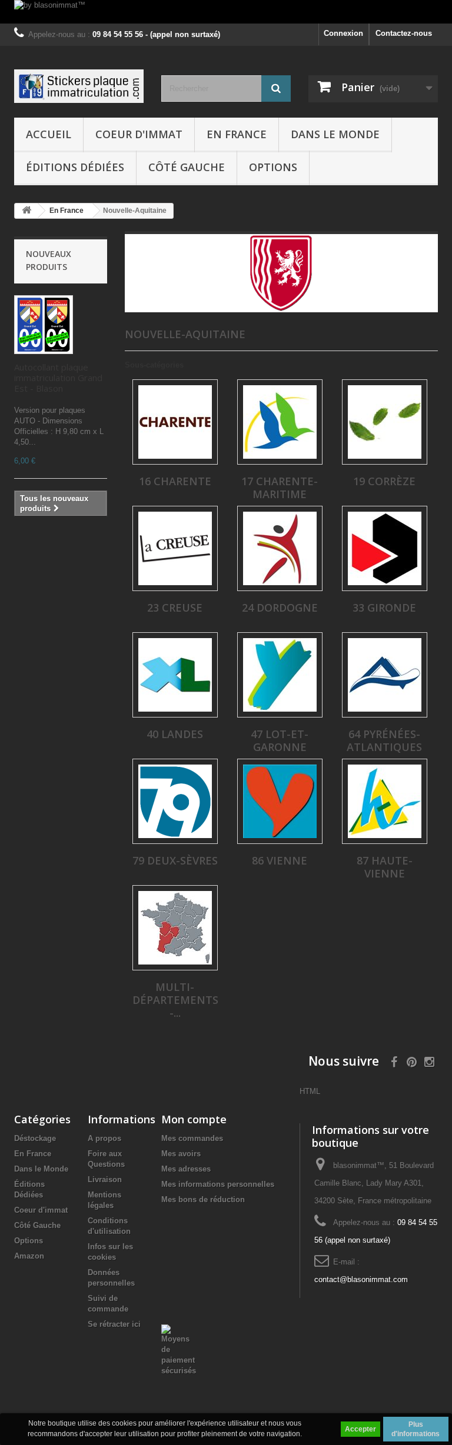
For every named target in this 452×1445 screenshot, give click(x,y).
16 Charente (175, 481)
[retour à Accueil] (26, 210)
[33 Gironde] (384, 548)
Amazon (29, 1256)
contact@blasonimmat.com (361, 1279)
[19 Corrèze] (384, 422)
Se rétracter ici (114, 1324)
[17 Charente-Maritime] (280, 422)
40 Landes (175, 734)
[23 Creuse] (175, 548)
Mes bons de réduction (203, 1199)
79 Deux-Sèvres (175, 860)
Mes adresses (186, 1168)
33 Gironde (384, 607)
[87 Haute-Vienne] (384, 801)
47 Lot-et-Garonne (279, 740)
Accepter (360, 1429)
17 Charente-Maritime (279, 487)
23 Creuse (174, 607)
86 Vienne (279, 860)
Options (273, 167)
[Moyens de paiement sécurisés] (178, 1349)
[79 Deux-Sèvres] (175, 801)
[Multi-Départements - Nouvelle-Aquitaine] (175, 927)
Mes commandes (192, 1138)
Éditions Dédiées (75, 167)
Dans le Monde (335, 134)
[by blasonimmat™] (226, 12)
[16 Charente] (175, 422)
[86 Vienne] (280, 801)
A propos (104, 1138)
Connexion (343, 33)
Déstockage (35, 1138)
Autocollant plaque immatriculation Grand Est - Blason (58, 377)
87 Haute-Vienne (385, 866)
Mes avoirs (181, 1153)
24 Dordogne (280, 607)
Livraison (105, 1179)
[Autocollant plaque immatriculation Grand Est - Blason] (43, 324)
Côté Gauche (186, 167)
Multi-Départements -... (175, 1000)
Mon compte (194, 1119)
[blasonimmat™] (79, 86)
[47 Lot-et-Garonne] (280, 675)
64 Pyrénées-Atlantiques (384, 740)
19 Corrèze (384, 481)
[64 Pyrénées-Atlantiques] (384, 675)
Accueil (48, 134)
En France (237, 134)
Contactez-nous (403, 33)
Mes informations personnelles (217, 1184)
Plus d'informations (415, 1429)
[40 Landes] (175, 675)
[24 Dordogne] (280, 548)
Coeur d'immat (138, 134)
